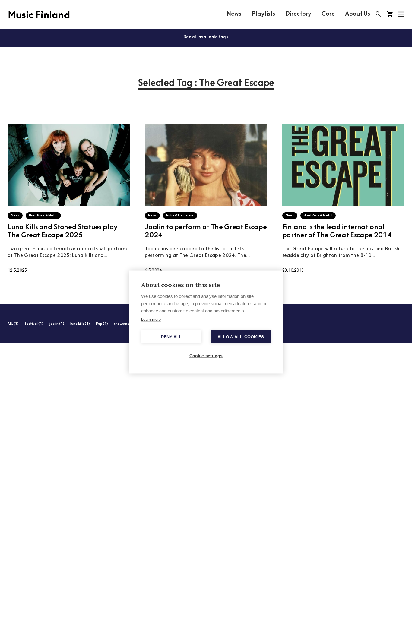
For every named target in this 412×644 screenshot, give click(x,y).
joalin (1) (56, 324)
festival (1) (34, 324)
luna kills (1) (80, 324)
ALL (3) (13, 324)
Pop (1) (102, 324)
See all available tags (206, 37)
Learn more (151, 319)
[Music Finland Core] (390, 14)
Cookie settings (206, 356)
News (234, 14)
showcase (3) (124, 324)
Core (328, 14)
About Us (357, 14)
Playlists (263, 14)
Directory (298, 14)
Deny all (171, 337)
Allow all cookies (240, 337)
